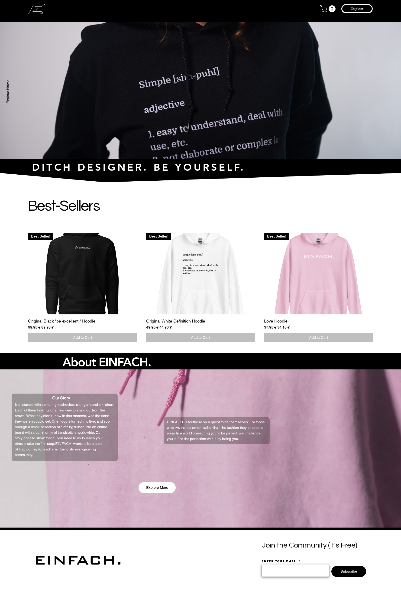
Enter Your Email (280, 561)
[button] (328, 8)
